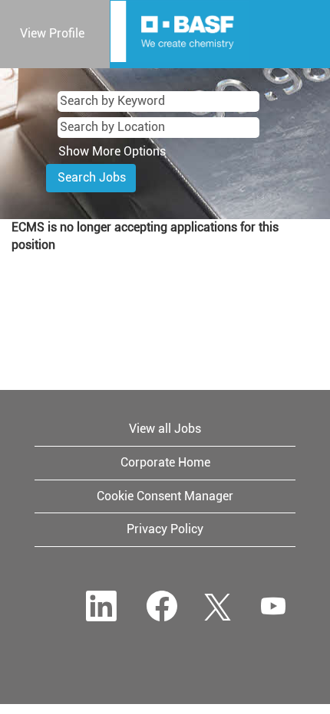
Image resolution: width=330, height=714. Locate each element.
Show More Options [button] (112, 151)
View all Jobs (165, 428)
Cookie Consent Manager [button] (165, 496)
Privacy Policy (165, 529)
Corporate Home (165, 462)
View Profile (52, 33)
